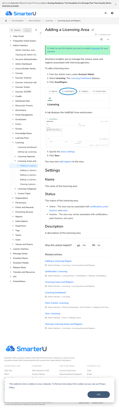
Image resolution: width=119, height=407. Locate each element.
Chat (89, 370)
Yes (84, 245)
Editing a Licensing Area (29, 175)
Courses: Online (22, 87)
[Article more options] (108, 39)
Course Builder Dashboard (26, 68)
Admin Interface (34, 21)
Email (89, 374)
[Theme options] (112, 13)
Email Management (24, 114)
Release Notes (19, 267)
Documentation (18, 21)
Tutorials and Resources (24, 272)
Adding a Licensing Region (29, 170)
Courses (19, 73)
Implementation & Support (70, 374)
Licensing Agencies (26, 156)
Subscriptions (21, 221)
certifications (96, 206)
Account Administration (26, 59)
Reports (18, 216)
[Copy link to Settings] (64, 170)
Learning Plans (22, 138)
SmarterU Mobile (20, 262)
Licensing (49, 21)
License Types (24, 193)
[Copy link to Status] (60, 194)
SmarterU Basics (20, 258)
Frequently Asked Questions (25, 40)
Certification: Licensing (56, 271)
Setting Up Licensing (27, 151)
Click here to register (10, 6)
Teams (18, 235)
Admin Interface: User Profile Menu (26, 50)
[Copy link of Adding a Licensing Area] (92, 30)
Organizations (21, 198)
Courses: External (23, 77)
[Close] (115, 4)
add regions (65, 161)
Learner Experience (67, 370)
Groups (18, 128)
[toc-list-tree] (101, 39)
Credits (18, 96)
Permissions (20, 202)
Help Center (18, 36)
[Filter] (36, 30)
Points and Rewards (24, 207)
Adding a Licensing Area (29, 165)
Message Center (20, 253)
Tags (17, 230)
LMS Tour (8, 370)
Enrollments (20, 119)
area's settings (68, 151)
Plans (6, 374)
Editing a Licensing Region (29, 179)
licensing (95, 48)
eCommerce (20, 110)
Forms (18, 124)
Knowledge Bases (23, 133)
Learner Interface (20, 249)
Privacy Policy (97, 403)
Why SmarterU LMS (40, 370)
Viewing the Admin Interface (26, 54)
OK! (99, 394)
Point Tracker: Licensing (56, 302)
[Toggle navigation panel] (40, 32)
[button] (20, 30)
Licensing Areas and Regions (69, 21)
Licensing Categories (27, 188)
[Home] (20, 13)
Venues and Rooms (24, 244)
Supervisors (20, 225)
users (64, 210)
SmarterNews (19, 281)
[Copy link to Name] (59, 179)
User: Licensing (52, 313)
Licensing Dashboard (27, 147)
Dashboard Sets (22, 101)
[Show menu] (105, 13)
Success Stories (38, 374)
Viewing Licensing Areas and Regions (29, 184)
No (99, 245)
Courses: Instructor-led (25, 82)
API (14, 276)
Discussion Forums (24, 105)
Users (18, 239)
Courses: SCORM (23, 91)
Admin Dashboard (23, 64)
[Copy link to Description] (67, 226)
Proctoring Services (24, 212)
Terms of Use (84, 403)
